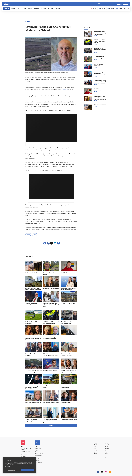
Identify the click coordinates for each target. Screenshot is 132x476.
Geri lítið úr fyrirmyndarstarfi (67, 273)
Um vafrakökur (38, 462)
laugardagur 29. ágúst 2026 (106, 4)
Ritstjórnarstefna (39, 453)
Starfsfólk (37, 457)
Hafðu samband (38, 451)
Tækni (34, 234)
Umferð (37, 458)
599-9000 (25, 456)
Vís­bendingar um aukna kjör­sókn (51, 288)
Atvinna (106, 446)
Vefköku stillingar (11, 470)
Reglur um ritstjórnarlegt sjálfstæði (26, 449)
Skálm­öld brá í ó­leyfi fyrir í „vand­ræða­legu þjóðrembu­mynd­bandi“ (100, 73)
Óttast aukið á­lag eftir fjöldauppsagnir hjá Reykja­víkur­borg (33, 338)
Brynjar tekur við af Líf (66, 402)
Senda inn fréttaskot (39, 464)
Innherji (106, 443)
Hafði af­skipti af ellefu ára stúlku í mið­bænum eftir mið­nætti (100, 41)
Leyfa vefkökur (28, 470)
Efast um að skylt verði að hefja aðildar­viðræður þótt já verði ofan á (51, 421)
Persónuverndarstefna (25, 451)
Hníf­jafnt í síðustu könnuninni (68, 337)
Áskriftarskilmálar (39, 455)
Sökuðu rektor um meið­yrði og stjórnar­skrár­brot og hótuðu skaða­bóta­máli (50, 338)
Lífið (95, 448)
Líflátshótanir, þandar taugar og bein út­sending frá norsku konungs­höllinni (32, 387)
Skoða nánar (7, 466)
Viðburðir (107, 448)
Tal (105, 457)
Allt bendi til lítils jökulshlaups (68, 303)
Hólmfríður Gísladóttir (30, 34)
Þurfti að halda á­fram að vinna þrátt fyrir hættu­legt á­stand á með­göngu (51, 305)
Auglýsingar (37, 450)
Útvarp (95, 453)
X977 (106, 455)
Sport (95, 446)
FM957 (106, 453)
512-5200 (39, 448)
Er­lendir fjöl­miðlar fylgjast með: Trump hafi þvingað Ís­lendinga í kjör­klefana (100, 82)
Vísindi (28, 234)
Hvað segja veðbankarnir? (31, 273)
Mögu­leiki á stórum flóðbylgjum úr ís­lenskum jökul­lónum (100, 50)
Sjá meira (51, 425)
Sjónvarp (96, 452)
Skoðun (95, 450)
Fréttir (95, 443)
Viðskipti (96, 444)
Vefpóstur (37, 460)
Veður (106, 450)
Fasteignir (107, 444)
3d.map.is (65, 90)
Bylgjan (106, 452)
